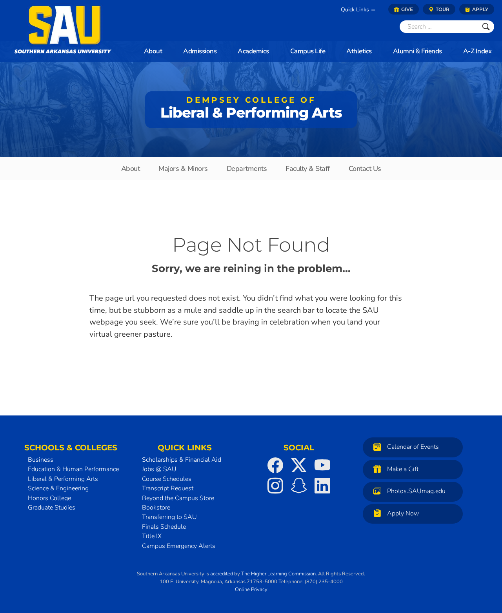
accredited (221, 573)
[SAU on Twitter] (299, 465)
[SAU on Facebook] (275, 465)
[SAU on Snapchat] (299, 485)
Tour (442, 9)
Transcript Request (167, 488)
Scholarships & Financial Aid (181, 459)
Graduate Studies (51, 507)
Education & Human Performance (73, 469)
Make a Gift (402, 469)
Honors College (49, 498)
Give (406, 9)
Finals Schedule (164, 526)
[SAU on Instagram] (275, 485)
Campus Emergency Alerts (178, 546)
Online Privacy (251, 589)
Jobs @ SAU (159, 469)
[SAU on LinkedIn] (322, 485)
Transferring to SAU (169, 517)
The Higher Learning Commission (278, 573)
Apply (479, 9)
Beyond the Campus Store (178, 498)
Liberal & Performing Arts (251, 108)
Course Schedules (166, 479)
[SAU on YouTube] (322, 465)
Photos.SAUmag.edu (416, 491)
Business (40, 459)
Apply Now (403, 513)
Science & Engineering (58, 488)
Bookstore (156, 507)
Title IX (152, 536)
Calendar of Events (413, 447)
